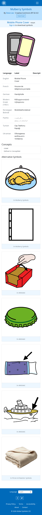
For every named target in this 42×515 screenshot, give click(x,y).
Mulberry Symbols (21, 9)
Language (13, 492)
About (17, 507)
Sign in (12, 25)
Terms (21, 504)
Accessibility (30, 504)
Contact (25, 507)
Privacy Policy (11, 504)
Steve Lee (10, 13)
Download (21, 16)
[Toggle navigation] (37, 3)
